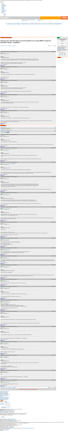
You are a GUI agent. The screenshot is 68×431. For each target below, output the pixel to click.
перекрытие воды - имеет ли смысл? (6, 129)
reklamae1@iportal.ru (14, 409)
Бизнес (9, 23)
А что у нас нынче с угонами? (5, 131)
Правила (9, 45)
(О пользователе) (12, 163)
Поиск (6, 45)
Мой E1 (58, 37)
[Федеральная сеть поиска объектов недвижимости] (9, 405)
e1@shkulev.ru (12, 427)
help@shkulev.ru (13, 419)
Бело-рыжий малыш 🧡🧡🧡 (5, 128)
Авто (6, 23)
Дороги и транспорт (17, 23)
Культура (39, 23)
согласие (34, 0)
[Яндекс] (62, 54)
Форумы (2, 37)
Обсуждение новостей (8, 37)
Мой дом (43, 23)
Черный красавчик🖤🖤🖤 (5, 132)
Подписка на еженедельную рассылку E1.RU (7, 412)
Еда (29, 23)
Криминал (36, 23)
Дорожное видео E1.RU (24, 23)
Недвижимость (50, 23)
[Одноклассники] (65, 54)
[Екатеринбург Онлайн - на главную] (42, 22)
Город (12, 23)
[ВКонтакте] (60, 54)
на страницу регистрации (61, 48)
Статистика (14, 45)
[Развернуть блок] (57, 57)
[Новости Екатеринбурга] (24, 22)
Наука (46, 23)
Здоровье (32, 23)
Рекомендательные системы (4, 429)
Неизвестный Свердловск (58, 23)
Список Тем (2, 45)
